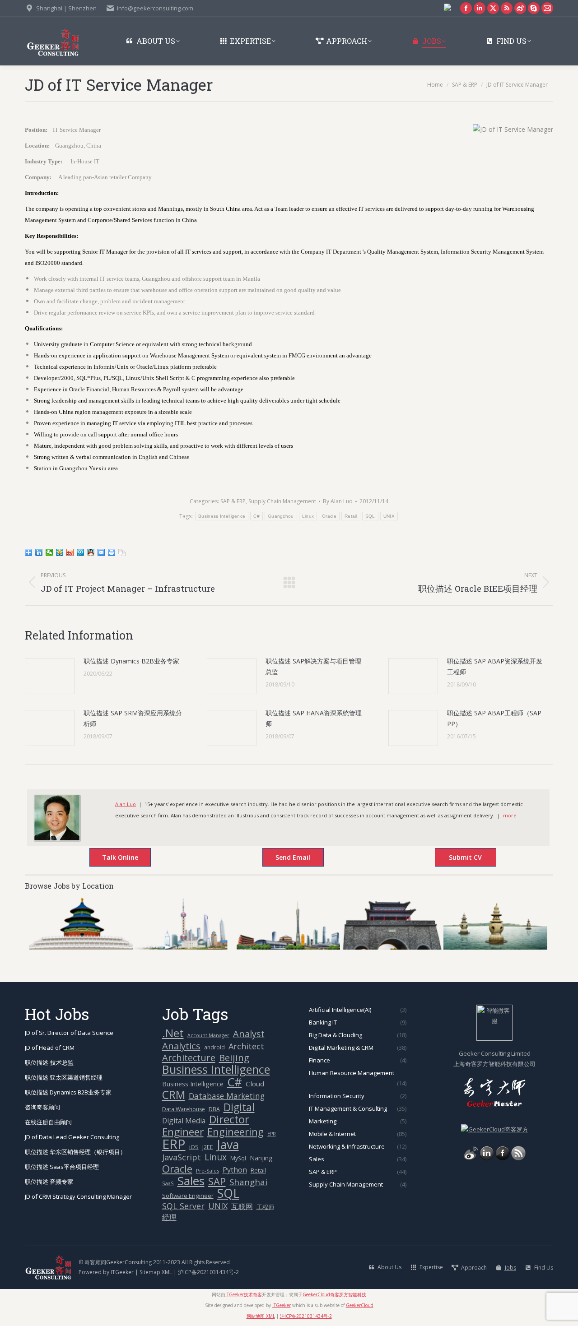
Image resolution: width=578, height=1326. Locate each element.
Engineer (183, 1132)
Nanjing (261, 1158)
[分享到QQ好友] (91, 552)
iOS (194, 1147)
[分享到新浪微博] (70, 552)
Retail (351, 516)
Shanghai (248, 1182)
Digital (239, 1107)
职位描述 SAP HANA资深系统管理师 (314, 718)
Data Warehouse (183, 1109)
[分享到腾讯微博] (80, 552)
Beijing (234, 1057)
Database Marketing (227, 1096)
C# (256, 516)
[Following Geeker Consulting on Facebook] (502, 1158)
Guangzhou (281, 516)
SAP (217, 1181)
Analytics (181, 1046)
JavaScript (181, 1157)
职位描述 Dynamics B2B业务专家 (131, 661)
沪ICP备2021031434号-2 (208, 1272)
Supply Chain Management (282, 501)
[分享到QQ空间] (60, 552)
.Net (173, 1033)
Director (229, 1119)
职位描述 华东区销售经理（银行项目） (75, 1152)
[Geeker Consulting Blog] (471, 1158)
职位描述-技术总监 (49, 1062)
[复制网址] (122, 552)
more (510, 815)
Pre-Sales (207, 1170)
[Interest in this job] (283, 858)
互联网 (242, 1206)
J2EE (207, 1147)
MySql (238, 1158)
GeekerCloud (359, 1305)
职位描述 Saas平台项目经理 (62, 1167)
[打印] (112, 552)
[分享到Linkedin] (39, 552)
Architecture (188, 1057)
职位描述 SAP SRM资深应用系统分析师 (133, 718)
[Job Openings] (518, 1158)
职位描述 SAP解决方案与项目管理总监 (313, 666)
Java (228, 1145)
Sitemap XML (156, 1272)
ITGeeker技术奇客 (243, 1294)
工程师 (265, 1207)
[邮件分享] (101, 552)
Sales (191, 1181)
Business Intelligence (221, 516)
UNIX (389, 516)
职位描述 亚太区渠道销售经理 (64, 1077)
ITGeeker (122, 1272)
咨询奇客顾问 (42, 1107)
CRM (173, 1095)
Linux (308, 516)
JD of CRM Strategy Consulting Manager (78, 1196)
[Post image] (50, 676)
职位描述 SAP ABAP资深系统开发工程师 (494, 666)
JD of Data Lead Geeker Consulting (72, 1137)
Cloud (255, 1083)
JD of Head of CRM (50, 1047)
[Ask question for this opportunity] (111, 858)
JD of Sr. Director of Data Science (69, 1033)
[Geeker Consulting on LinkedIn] (487, 1158)
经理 (169, 1217)
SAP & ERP (233, 501)
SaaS (168, 1183)
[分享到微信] (49, 552)
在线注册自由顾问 (48, 1122)
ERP (174, 1144)
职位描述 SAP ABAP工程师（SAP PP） (494, 718)
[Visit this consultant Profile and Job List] (56, 838)
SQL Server (183, 1206)
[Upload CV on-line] (456, 858)
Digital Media (183, 1121)
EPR (271, 1134)
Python (235, 1170)
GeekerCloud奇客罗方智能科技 (334, 1294)
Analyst (249, 1034)
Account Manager (208, 1035)
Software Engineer (188, 1196)
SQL (370, 516)
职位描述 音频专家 (49, 1182)
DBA (214, 1109)
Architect (246, 1046)
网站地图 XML (261, 1316)
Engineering (235, 1132)
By (338, 501)
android (214, 1047)
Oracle (329, 516)
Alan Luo (125, 804)
